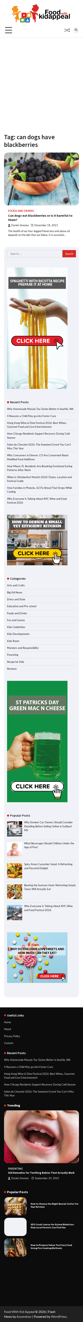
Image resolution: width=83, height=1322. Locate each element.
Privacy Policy (12, 1036)
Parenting (12, 654)
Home (7, 1022)
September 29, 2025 (47, 1178)
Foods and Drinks (21, 210)
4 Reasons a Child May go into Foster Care (31, 416)
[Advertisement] (41, 81)
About (7, 1029)
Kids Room (13, 641)
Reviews (12, 668)
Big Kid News (14, 592)
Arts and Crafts (16, 585)
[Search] (76, 30)
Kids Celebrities (16, 627)
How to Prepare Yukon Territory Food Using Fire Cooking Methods (51, 1246)
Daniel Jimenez (20, 225)
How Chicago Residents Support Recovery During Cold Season (40, 1084)
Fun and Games (16, 620)
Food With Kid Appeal (19, 1312)
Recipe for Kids (15, 661)
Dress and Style (16, 599)
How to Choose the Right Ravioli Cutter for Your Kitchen (55, 1205)
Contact (8, 1043)
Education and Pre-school (21, 606)
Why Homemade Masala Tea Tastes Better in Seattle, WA (40, 409)
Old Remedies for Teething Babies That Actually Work (41, 1173)
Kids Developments (18, 634)
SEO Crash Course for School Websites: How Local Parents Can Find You (53, 1226)
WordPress (59, 1316)
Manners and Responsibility (23, 647)
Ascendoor (24, 1316)
